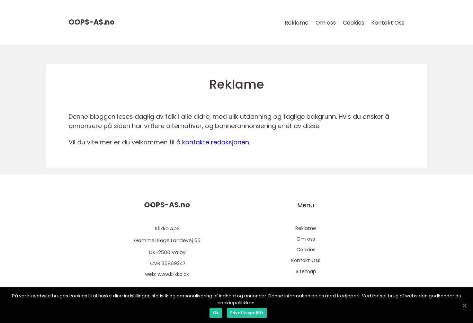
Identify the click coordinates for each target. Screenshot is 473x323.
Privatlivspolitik (247, 313)
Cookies (353, 23)
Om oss (325, 23)
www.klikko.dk (173, 274)
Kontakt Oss (387, 23)
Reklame (297, 23)
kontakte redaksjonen (215, 142)
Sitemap (306, 271)
